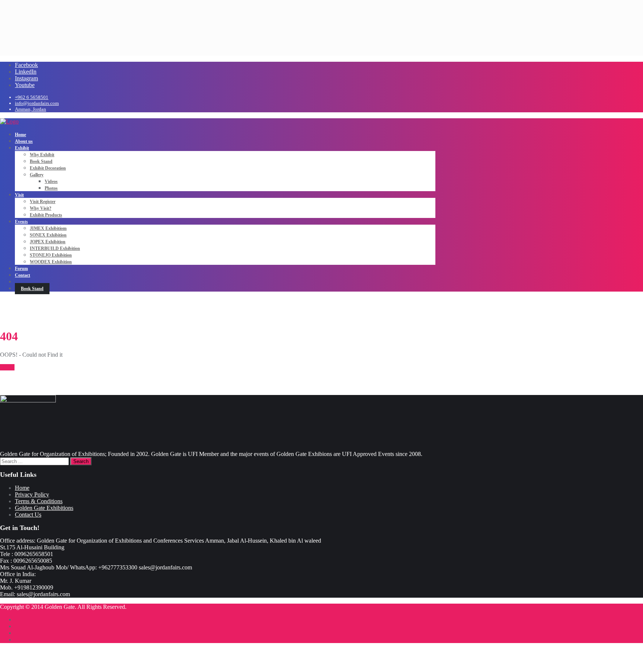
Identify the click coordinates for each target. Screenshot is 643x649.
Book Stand (32, 288)
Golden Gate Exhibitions (44, 508)
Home (7, 367)
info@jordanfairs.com (37, 103)
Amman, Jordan (30, 109)
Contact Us (28, 514)
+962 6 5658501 (31, 97)
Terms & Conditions (39, 501)
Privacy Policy (32, 494)
